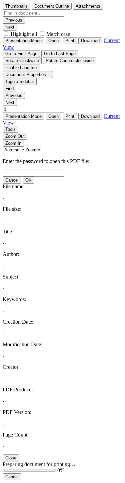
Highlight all (24, 34)
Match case (58, 34)
